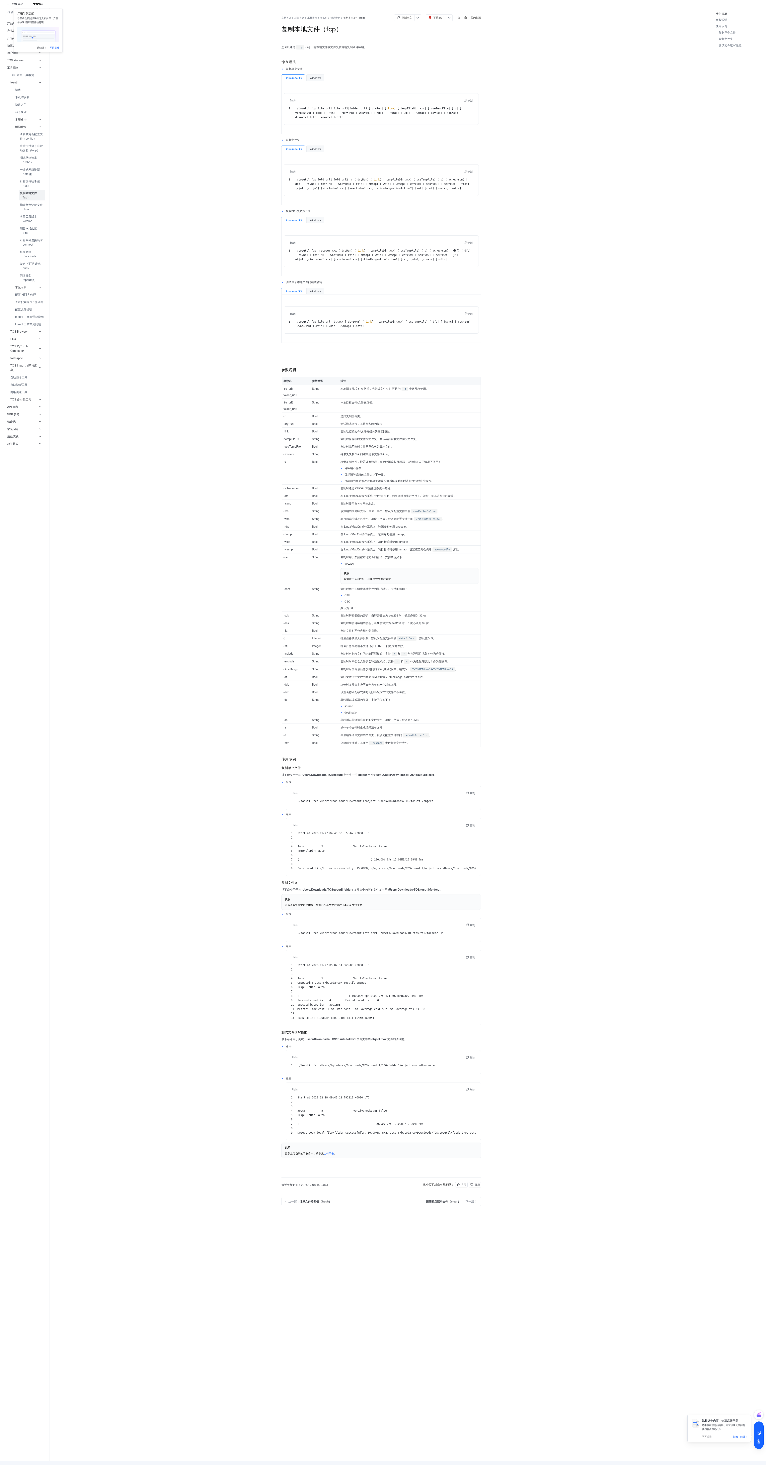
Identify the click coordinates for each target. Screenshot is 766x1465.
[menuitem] (25, 75)
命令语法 (721, 13)
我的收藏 (476, 17)
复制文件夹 (726, 39)
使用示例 (721, 26)
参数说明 (721, 19)
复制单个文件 (727, 32)
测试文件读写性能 (730, 45)
